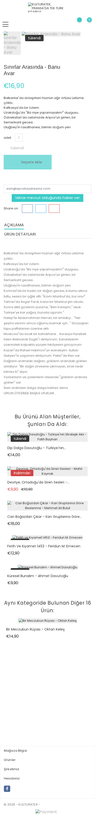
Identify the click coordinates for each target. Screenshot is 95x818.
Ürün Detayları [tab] (20, 234)
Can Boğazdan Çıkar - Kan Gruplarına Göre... (44, 516)
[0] (85, 24)
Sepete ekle (31, 162)
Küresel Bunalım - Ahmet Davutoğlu (37, 575)
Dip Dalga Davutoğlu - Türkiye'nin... (36, 447)
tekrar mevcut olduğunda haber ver (47, 197)
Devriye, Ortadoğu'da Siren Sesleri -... (38, 482)
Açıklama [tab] (14, 225)
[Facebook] (7, 789)
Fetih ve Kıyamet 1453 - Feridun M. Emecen (43, 546)
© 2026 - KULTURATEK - (22, 804)
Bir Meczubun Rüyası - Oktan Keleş (35, 629)
